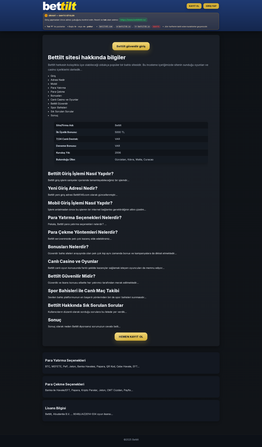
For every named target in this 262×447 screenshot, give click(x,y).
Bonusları (56, 95)
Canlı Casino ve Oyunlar (64, 99)
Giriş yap (211, 6)
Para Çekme (58, 91)
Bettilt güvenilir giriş (131, 46)
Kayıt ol (194, 6)
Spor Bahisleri (59, 107)
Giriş (53, 75)
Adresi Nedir (58, 79)
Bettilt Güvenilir (59, 103)
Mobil (54, 83)
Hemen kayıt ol (131, 336)
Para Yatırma (58, 87)
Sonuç (54, 115)
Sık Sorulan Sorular (62, 111)
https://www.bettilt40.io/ (133, 20)
